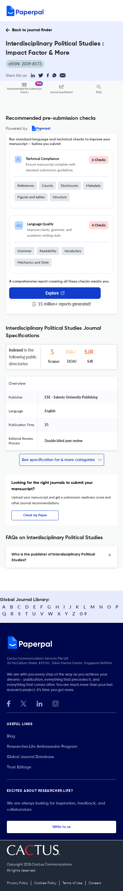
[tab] (61, 557)
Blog (11, 736)
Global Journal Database (30, 757)
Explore (52, 293)
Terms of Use (72, 883)
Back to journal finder (32, 30)
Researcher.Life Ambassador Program (42, 747)
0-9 (83, 613)
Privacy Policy (17, 883)
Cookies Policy (45, 883)
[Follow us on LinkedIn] (39, 703)
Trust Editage (19, 767)
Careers (94, 883)
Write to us (61, 827)
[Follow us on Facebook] (8, 703)
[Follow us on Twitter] (23, 703)
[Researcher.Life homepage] (61, 642)
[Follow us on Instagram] (55, 703)
